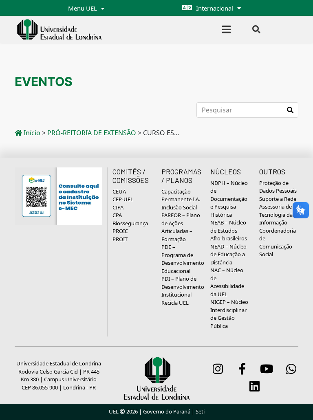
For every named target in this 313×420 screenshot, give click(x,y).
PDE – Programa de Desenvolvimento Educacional (182, 259)
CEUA (119, 191)
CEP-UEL (122, 199)
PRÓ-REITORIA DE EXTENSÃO (91, 132)
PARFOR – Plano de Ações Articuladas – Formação (180, 227)
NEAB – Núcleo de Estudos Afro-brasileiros (228, 230)
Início (31, 132)
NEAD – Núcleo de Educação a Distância (228, 254)
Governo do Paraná (166, 411)
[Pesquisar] (290, 110)
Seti (200, 411)
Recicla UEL (175, 302)
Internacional (214, 8)
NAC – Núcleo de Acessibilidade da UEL (227, 282)
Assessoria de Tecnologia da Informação (276, 214)
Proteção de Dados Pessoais (278, 187)
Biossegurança (130, 223)
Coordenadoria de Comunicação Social (277, 242)
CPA (117, 215)
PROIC (120, 231)
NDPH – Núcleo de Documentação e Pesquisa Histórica (229, 198)
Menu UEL (83, 8)
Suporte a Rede (277, 198)
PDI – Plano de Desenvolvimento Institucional (182, 286)
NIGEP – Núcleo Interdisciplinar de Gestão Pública (229, 314)
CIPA (117, 207)
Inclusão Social (179, 207)
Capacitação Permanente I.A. (180, 195)
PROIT (120, 239)
